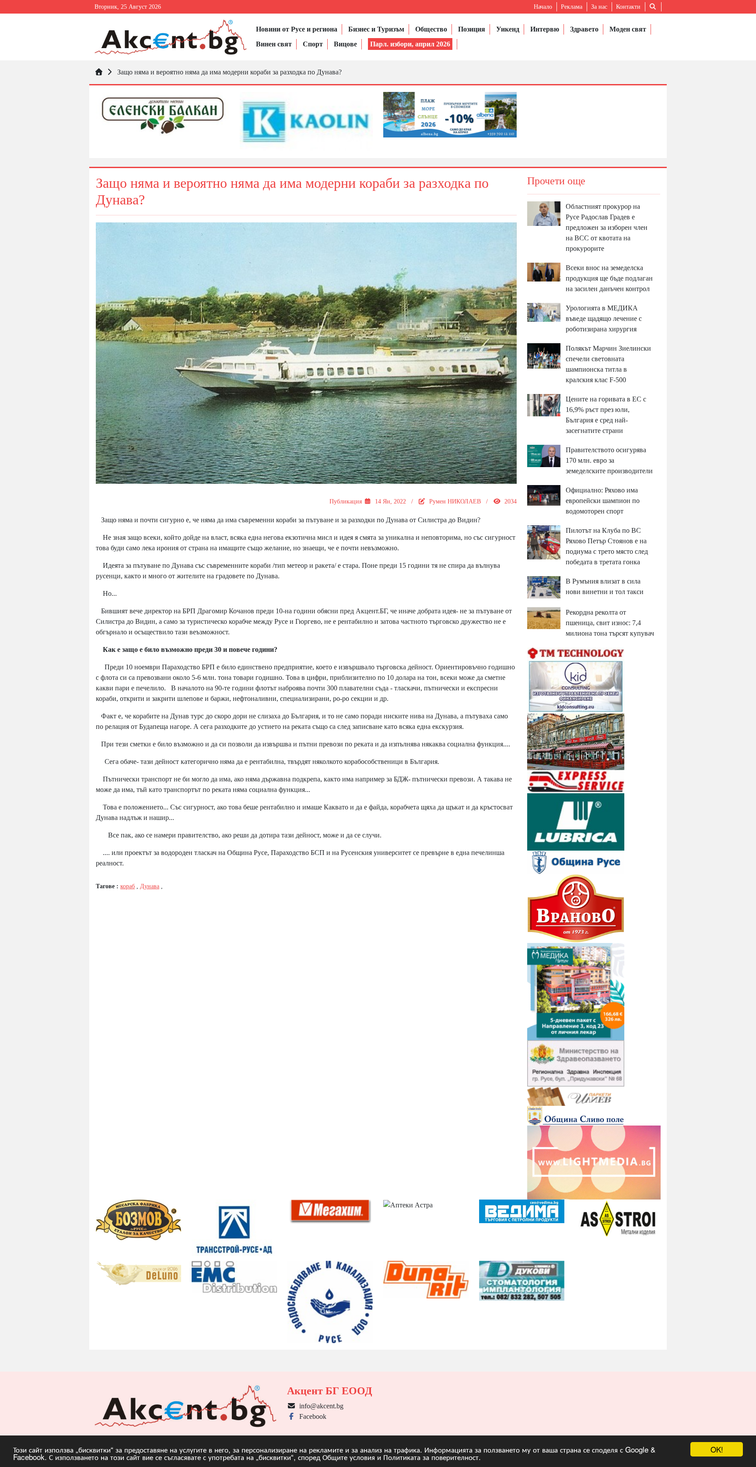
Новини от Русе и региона (296, 29)
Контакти (628, 7)
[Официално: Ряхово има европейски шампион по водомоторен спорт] (543, 494)
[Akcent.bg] (170, 37)
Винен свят (274, 44)
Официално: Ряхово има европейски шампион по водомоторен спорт (603, 500)
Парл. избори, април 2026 (410, 44)
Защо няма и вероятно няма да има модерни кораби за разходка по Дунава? (229, 72)
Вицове (345, 44)
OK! (716, 1449)
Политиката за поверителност (431, 1456)
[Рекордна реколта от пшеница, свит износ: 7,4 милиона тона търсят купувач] (543, 617)
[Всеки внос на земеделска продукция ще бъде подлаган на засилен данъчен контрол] (543, 271)
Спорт (313, 44)
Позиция (471, 29)
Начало (543, 7)
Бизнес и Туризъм (376, 29)
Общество (431, 29)
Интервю (544, 29)
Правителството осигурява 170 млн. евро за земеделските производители (609, 460)
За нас (599, 7)
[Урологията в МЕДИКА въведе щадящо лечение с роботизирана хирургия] (543, 312)
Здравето (584, 29)
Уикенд (507, 29)
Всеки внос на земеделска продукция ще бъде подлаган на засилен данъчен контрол (609, 278)
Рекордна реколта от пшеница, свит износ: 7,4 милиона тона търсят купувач (610, 623)
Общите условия (348, 1456)
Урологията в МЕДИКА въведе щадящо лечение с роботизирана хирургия (604, 318)
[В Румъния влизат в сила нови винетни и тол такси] (543, 586)
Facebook (311, 1416)
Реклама (571, 7)
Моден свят (627, 29)
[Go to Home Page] (98, 72)
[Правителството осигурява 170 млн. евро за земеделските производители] (543, 455)
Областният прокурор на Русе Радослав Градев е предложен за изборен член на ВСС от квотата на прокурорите (607, 227)
